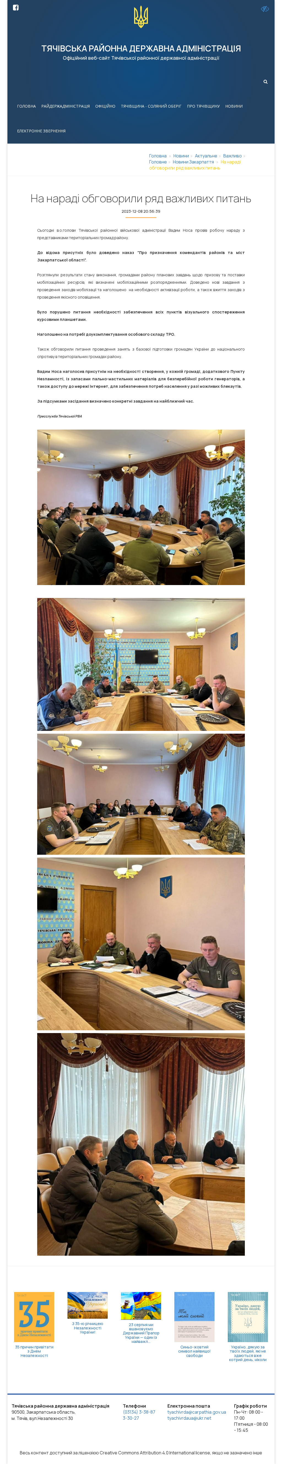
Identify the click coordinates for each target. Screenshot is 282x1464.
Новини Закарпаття (193, 162)
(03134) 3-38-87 (139, 1412)
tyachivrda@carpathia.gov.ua (196, 1412)
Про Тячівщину (203, 106)
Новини (234, 106)
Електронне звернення (41, 130)
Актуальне (206, 156)
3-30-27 (131, 1418)
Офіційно (105, 106)
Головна (26, 106)
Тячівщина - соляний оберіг (151, 106)
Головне (158, 162)
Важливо (232, 156)
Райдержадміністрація (65, 106)
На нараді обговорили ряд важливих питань (195, 165)
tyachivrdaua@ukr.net (189, 1418)
